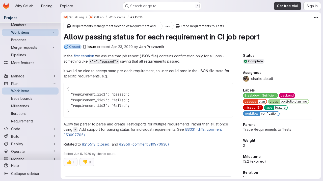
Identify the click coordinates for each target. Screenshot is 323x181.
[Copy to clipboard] (227, 89)
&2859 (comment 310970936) (144, 144)
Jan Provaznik (151, 46)
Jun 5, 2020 (82, 154)
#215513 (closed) (96, 144)
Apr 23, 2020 (122, 46)
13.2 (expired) (254, 161)
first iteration (84, 56)
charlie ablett (106, 154)
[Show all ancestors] (166, 26)
